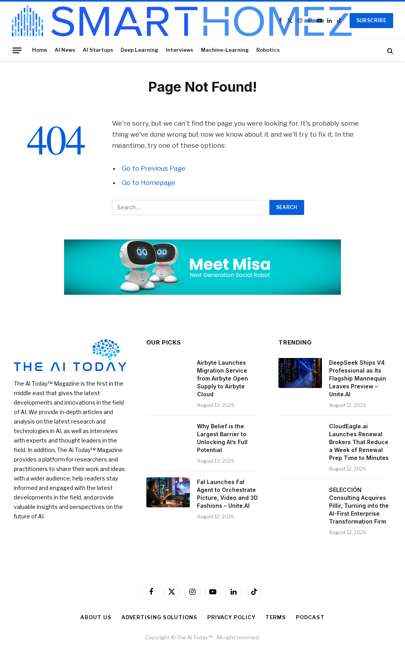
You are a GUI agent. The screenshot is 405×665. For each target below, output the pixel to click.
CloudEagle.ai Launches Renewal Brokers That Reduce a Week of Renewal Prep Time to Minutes (359, 442)
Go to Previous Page (153, 168)
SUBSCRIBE (371, 20)
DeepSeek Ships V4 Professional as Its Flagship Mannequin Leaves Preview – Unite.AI (357, 378)
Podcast (310, 617)
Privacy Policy (231, 617)
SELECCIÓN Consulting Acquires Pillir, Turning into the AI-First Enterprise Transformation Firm (359, 505)
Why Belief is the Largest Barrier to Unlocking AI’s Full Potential (222, 438)
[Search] (389, 50)
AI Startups (98, 50)
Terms (275, 617)
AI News (65, 50)
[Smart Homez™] (182, 20)
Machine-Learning (225, 50)
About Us (95, 617)
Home (39, 50)
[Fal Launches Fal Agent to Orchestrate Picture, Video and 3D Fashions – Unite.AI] (168, 492)
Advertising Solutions (159, 617)
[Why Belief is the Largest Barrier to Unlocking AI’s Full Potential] (168, 437)
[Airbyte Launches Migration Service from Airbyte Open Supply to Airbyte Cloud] (168, 373)
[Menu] (17, 50)
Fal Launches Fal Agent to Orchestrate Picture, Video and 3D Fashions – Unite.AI (227, 493)
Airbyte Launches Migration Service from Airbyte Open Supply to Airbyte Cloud (222, 378)
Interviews (179, 50)
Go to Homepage (148, 183)
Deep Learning (139, 50)
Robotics (268, 50)
